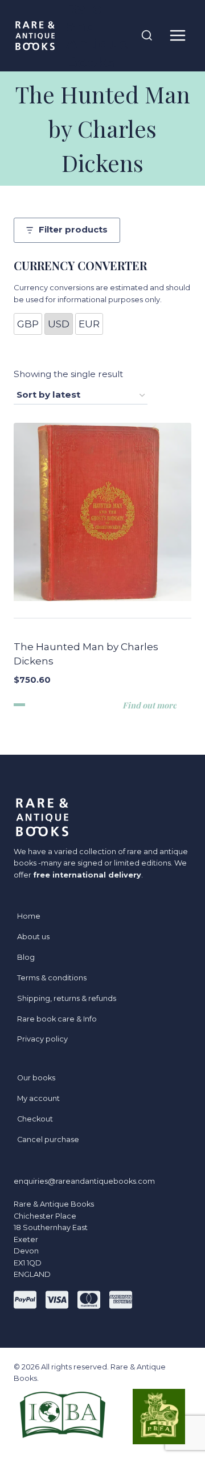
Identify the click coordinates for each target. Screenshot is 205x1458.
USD (58, 324)
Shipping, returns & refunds (66, 998)
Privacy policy (42, 1039)
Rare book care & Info (57, 1019)
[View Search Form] (147, 36)
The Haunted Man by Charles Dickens (86, 654)
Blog (26, 957)
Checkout (35, 1119)
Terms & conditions (52, 978)
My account (38, 1098)
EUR (89, 324)
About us (33, 936)
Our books (36, 1078)
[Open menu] (177, 35)
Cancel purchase (48, 1139)
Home (28, 916)
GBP (28, 324)
